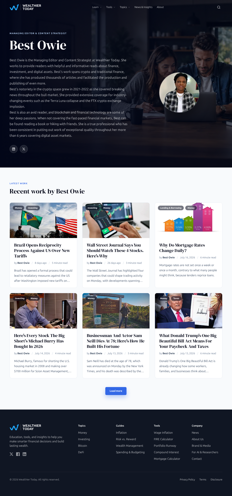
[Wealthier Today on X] (11, 454)
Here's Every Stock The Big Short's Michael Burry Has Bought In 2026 (39, 340)
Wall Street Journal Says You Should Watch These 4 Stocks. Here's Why (115, 250)
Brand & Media (201, 445)
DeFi (81, 452)
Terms (202, 479)
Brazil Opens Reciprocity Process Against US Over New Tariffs (42, 250)
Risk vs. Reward (126, 439)
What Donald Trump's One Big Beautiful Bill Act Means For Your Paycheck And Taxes (188, 340)
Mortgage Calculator (167, 458)
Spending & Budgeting (130, 452)
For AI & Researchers (205, 452)
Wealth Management (129, 445)
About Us (198, 439)
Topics (123, 7)
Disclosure (216, 479)
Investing (84, 439)
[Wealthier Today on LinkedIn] (24, 454)
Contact (197, 458)
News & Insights (143, 7)
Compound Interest (166, 452)
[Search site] (218, 7)
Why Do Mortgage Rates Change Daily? (182, 247)
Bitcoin (82, 445)
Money (82, 432)
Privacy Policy (187, 479)
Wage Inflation (163, 432)
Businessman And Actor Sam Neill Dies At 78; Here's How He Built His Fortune (115, 340)
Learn (95, 7)
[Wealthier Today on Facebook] (18, 454)
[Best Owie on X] (24, 149)
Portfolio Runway (165, 445)
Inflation (121, 432)
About (160, 7)
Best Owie (23, 262)
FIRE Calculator (163, 439)
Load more (116, 390)
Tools (109, 7)
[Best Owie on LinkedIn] (14, 149)
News (195, 432)
